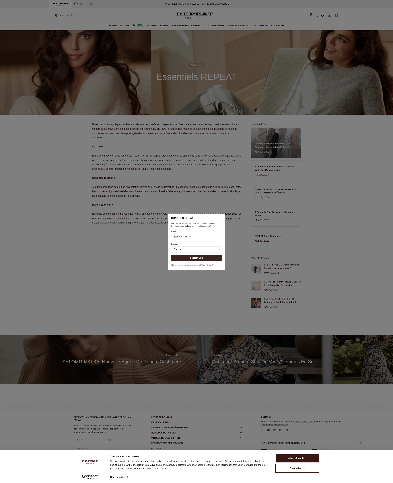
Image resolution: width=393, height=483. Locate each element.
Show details (117, 477)
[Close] (219, 218)
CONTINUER (196, 258)
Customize (295, 468)
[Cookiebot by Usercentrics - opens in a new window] (89, 477)
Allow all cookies (297, 458)
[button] (196, 237)
